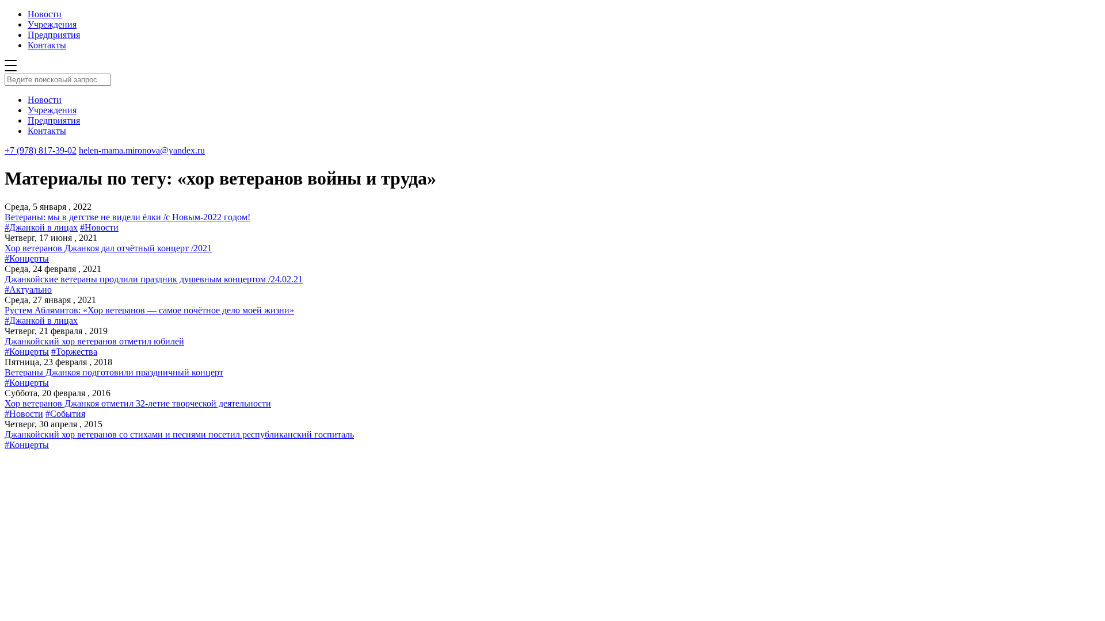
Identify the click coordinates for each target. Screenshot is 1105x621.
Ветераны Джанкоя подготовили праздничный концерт (114, 372)
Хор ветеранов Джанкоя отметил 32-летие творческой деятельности (138, 403)
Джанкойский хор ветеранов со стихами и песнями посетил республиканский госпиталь (179, 434)
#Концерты (27, 258)
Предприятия (54, 35)
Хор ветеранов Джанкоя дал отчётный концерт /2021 (108, 248)
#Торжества (74, 351)
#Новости (99, 227)
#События (65, 414)
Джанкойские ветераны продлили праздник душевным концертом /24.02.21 (154, 279)
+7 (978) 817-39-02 (41, 150)
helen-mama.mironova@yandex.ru (142, 150)
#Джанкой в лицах (41, 227)
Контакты (47, 45)
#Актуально (28, 289)
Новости (45, 14)
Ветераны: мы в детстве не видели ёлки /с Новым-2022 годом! (127, 217)
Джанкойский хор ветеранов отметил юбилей (94, 341)
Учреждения (52, 24)
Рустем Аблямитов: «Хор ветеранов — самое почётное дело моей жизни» (149, 310)
